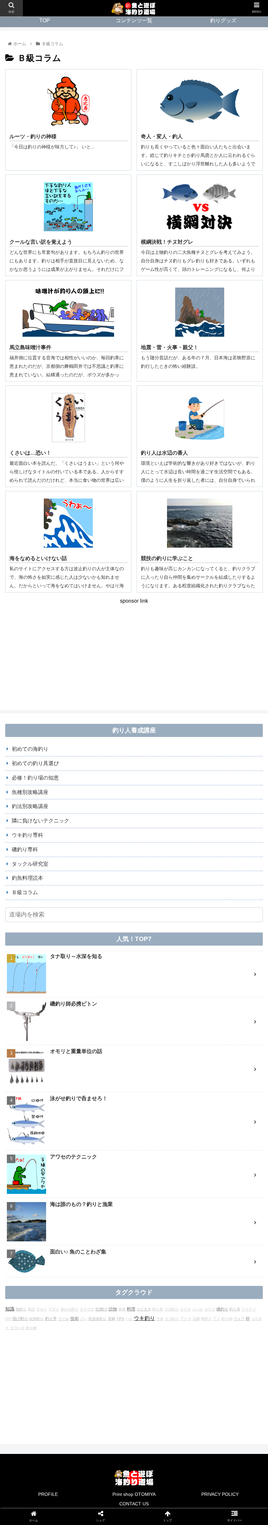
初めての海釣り (30, 749)
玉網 (196, 1319)
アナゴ (185, 1319)
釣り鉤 (31, 1328)
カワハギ (17, 1328)
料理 (131, 1309)
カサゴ (209, 1309)
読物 (113, 1309)
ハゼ (129, 1319)
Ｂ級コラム (25, 892)
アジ (216, 1319)
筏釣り (21, 1309)
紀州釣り (36, 1319)
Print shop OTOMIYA (134, 1494)
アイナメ (249, 1309)
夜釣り (206, 1319)
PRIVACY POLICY (220, 1494)
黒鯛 (111, 1319)
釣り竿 (51, 1318)
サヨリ (41, 1309)
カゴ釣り (172, 1319)
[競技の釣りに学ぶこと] (164, 1055)
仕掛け (101, 1309)
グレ (83, 1319)
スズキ (185, 1309)
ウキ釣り (144, 1318)
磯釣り (222, 1309)
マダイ (53, 1309)
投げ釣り (20, 1318)
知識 (9, 1308)
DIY (8, 1319)
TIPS (120, 1319)
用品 (31, 1309)
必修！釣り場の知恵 (35, 778)
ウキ (159, 1319)
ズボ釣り (171, 1309)
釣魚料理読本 (27, 878)
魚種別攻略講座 (30, 792)
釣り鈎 (227, 1319)
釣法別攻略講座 (30, 806)
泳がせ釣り (69, 1309)
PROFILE (48, 1494)
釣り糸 (157, 1309)
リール (63, 1319)
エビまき (144, 1309)
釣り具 (234, 1309)
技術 (74, 1318)
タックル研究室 (30, 864)
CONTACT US (134, 1503)
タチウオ (87, 1309)
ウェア (239, 1319)
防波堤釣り (98, 1319)
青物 (122, 1309)
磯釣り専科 (25, 849)
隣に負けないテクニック (40, 820)
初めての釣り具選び (35, 763)
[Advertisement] (134, 652)
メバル (197, 1309)
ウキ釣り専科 (27, 835)
